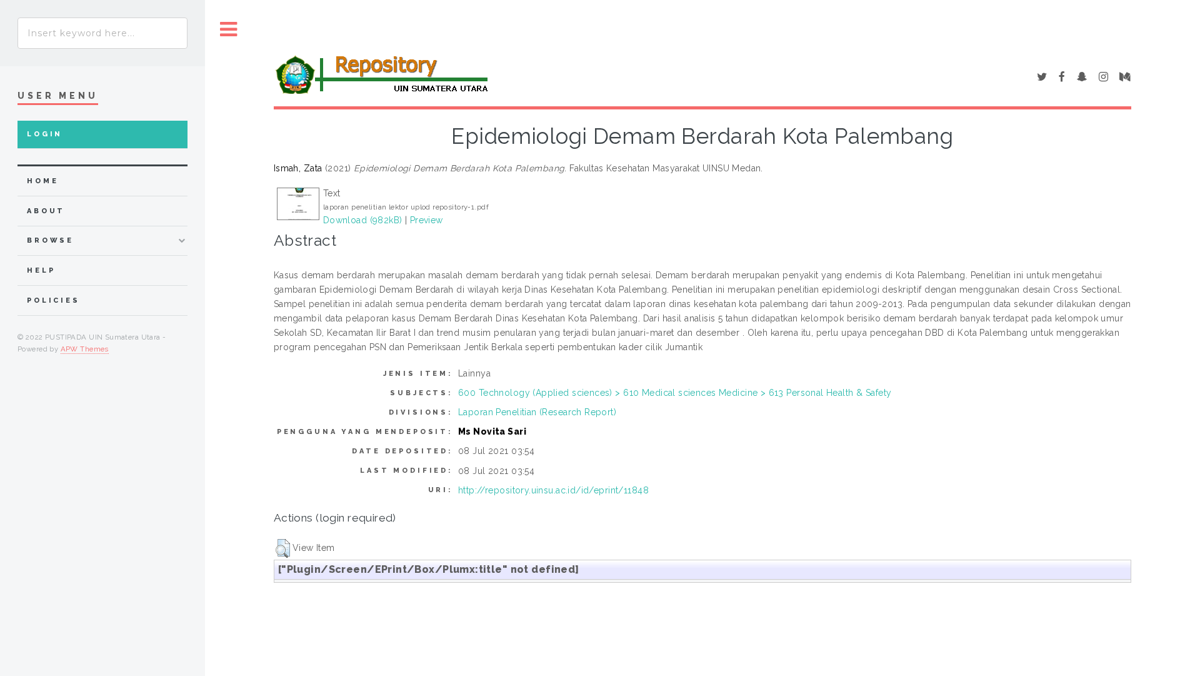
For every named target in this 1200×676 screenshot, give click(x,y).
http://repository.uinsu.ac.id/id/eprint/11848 (553, 490)
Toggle (228, 29)
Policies (53, 300)
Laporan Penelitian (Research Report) (537, 412)
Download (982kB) (362, 220)
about (46, 211)
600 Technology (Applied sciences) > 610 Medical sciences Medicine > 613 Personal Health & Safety (674, 393)
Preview (426, 220)
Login (44, 134)
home (42, 181)
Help (41, 270)
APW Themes (85, 349)
